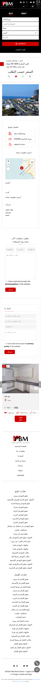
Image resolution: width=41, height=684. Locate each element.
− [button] (8, 164)
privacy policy (11, 284)
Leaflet (33, 178)
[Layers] (32, 162)
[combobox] (20, 19)
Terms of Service (20, 681)
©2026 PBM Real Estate (14, 671)
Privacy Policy (36, 679)
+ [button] (8, 161)
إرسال (10, 290)
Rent (23, 13)
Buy (11, 13)
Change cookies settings (21, 674)
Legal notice (31, 671)
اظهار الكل (20, 419)
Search (22, 44)
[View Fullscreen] (8, 168)
